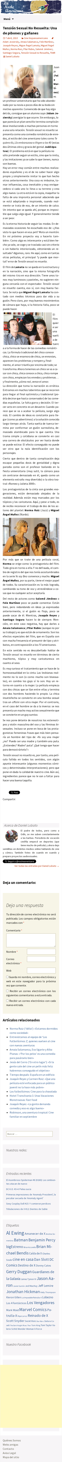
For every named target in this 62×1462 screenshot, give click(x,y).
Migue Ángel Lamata (29, 45)
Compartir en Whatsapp (27, 811)
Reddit (53, 805)
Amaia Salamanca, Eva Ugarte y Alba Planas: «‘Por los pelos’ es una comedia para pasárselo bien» (32, 1054)
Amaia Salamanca (29, 41)
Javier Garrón (19, 1286)
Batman (21, 1240)
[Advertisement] (31, 1396)
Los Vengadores (40, 1302)
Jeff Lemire (45, 1286)
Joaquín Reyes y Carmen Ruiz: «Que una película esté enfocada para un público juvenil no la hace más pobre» (32, 1083)
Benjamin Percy (41, 1240)
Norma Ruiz (16, 49)
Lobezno (47, 1297)
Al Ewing (15, 1233)
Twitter (13, 805)
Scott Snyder (15, 1321)
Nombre (12, 951)
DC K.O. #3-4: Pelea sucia (18, 1189)
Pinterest (27, 805)
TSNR (52, 52)
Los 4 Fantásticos (16, 1303)
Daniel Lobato (12, 56)
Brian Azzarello (30, 1247)
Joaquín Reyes (10, 45)
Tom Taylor (46, 1325)
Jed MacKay (31, 1285)
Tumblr (33, 805)
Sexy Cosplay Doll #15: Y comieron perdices (28, 1203)
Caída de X (35, 1253)
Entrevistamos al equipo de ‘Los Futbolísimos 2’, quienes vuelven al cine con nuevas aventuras (32, 1041)
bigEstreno (14, 1246)
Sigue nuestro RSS (42, 1157)
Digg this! (13, 811)
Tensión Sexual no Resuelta (35, 52)
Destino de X (26, 1265)
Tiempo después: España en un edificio (32, 1074)
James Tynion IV (28, 1279)
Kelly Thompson (48, 1292)
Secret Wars (30, 1321)
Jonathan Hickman (23, 1291)
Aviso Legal (9, 1453)
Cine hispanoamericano (36, 38)
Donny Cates (43, 1265)
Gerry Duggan (19, 1271)
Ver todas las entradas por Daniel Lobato (36, 865)
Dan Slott (41, 1259)
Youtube (22, 1157)
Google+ (20, 805)
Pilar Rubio (28, 49)
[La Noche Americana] (31, 7)
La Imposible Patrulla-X (32, 1297)
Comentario (14, 930)
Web (8, 970)
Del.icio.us (20, 811)
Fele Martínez (46, 41)
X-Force (38, 1328)
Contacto (8, 1448)
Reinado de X (38, 1315)
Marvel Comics (33, 1309)
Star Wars (40, 1321)
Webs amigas (10, 1444)
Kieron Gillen (13, 1297)
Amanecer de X (35, 1234)
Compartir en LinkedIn (47, 805)
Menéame (40, 805)
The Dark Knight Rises (18, 1325)
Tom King (35, 1325)
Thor (29, 1325)
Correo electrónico (14, 961)
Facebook (6, 805)
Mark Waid (12, 1310)
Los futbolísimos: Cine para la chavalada (33, 1091)
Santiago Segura (11, 52)
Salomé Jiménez (44, 49)
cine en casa (23, 1259)
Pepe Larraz (22, 1316)
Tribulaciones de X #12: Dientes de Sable (27, 1209)
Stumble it (6, 811)
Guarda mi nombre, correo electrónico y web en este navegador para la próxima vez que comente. (31, 981)
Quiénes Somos (12, 1440)
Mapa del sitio (11, 1457)
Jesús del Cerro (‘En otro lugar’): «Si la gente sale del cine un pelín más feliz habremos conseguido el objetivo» (32, 1066)
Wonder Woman (26, 1328)
